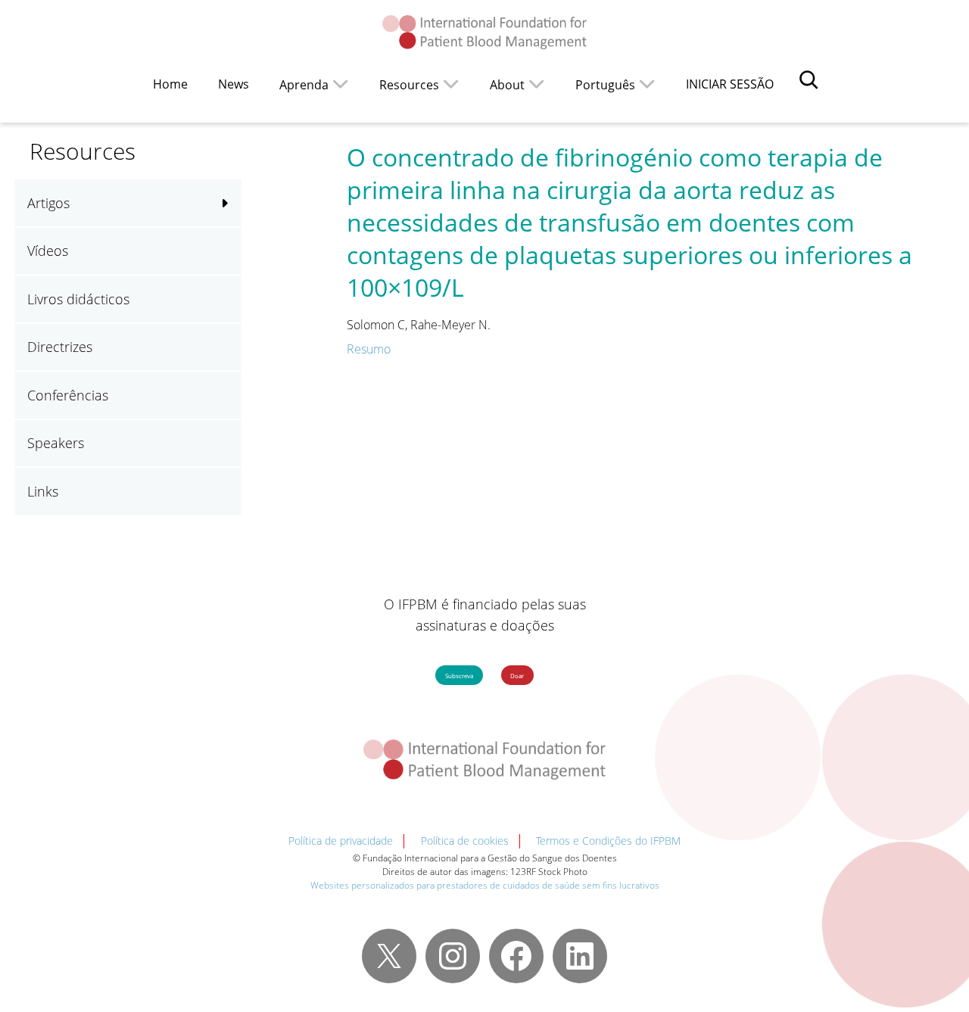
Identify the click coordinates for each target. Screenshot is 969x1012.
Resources (409, 84)
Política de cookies (465, 840)
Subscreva (459, 675)
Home (170, 84)
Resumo (369, 349)
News (233, 84)
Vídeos (47, 250)
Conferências (67, 395)
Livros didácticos (78, 299)
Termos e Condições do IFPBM (608, 840)
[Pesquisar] (808, 79)
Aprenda (304, 84)
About (507, 84)
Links (42, 491)
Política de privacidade (340, 840)
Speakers (55, 443)
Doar (517, 675)
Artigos (48, 203)
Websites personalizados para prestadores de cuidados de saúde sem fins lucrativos (484, 885)
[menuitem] (615, 83)
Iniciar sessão (730, 84)
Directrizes (59, 347)
